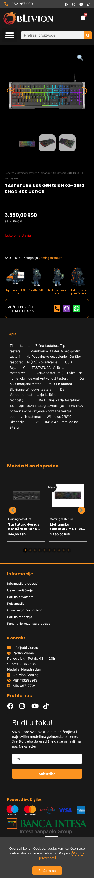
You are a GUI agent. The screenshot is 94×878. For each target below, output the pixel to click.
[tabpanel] (26, 509)
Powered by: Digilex (24, 799)
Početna (9, 172)
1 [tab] (25, 550)
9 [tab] (63, 550)
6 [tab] (49, 550)
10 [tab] (68, 550)
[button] (9, 35)
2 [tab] (30, 550)
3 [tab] (35, 550)
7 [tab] (54, 550)
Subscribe (47, 773)
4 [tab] (39, 550)
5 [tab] (44, 550)
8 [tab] (59, 550)
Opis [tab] (12, 334)
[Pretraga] (88, 35)
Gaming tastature (27, 172)
